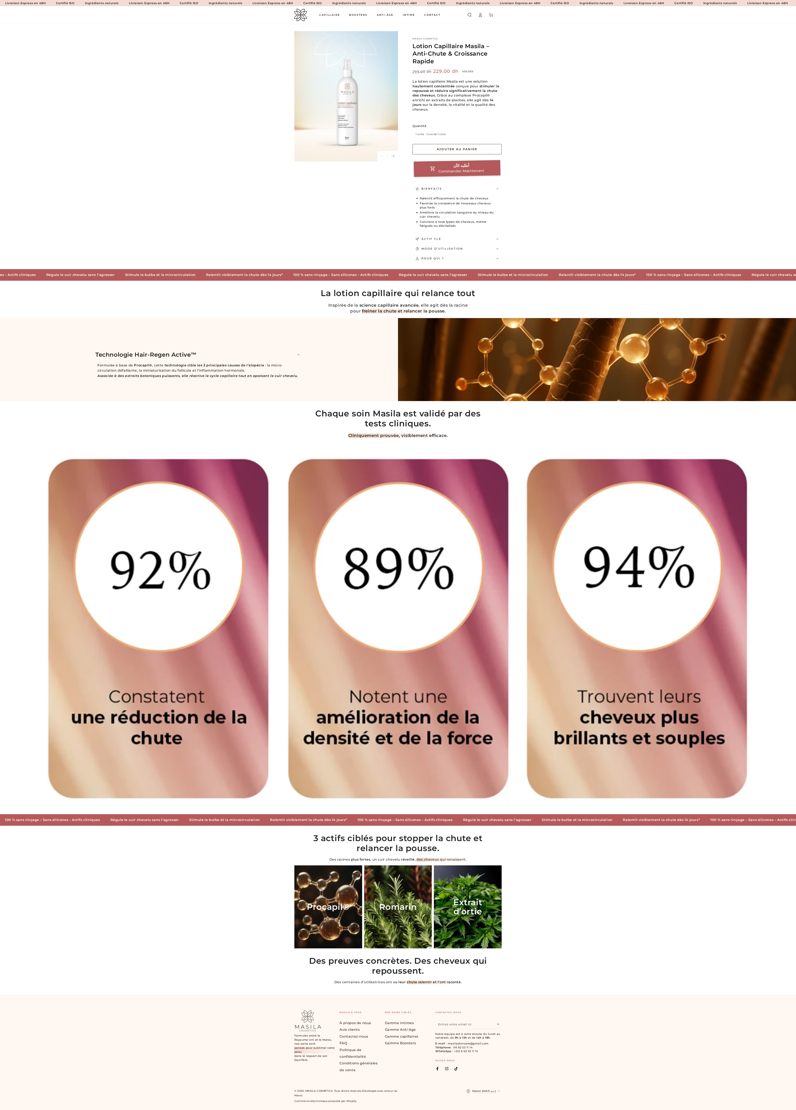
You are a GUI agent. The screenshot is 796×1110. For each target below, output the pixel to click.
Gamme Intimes (399, 1023)
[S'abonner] (499, 1024)
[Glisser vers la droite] (393, 156)
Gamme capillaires (401, 1036)
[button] (469, 15)
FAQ (343, 1043)
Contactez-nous (354, 1036)
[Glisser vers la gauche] (382, 156)
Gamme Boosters (400, 1043)
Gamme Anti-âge (400, 1030)
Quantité (419, 126)
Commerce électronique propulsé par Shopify (325, 1101)
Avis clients (350, 1030)
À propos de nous (355, 1023)
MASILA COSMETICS (425, 38)
